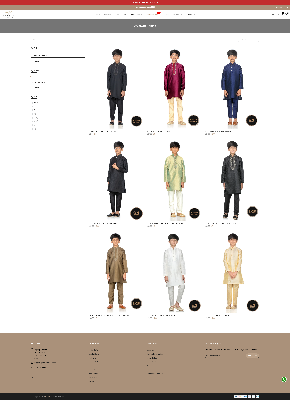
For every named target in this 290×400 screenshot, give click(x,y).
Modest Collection (96, 362)
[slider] (31, 76)
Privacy (149, 370)
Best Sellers (93, 370)
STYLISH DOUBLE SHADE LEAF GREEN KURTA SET (165, 223)
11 (36, 114)
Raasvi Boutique (153, 362)
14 (36, 125)
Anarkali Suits (94, 354)
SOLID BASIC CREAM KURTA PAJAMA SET (162, 316)
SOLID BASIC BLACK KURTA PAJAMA (103, 223)
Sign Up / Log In (282, 7)
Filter (35, 40)
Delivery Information (155, 354)
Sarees (91, 366)
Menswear (177, 14)
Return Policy (152, 358)
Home (97, 14)
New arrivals (136, 14)
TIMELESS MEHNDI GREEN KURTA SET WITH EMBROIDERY (110, 316)
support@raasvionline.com (45, 363)
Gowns (91, 382)
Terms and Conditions (155, 374)
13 (36, 121)
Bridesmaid (93, 358)
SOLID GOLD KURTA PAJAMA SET (217, 316)
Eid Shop (165, 14)
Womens (107, 14)
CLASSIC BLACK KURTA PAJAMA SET (103, 131)
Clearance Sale (153, 14)
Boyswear (189, 14)
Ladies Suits (93, 350)
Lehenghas (93, 378)
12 (36, 118)
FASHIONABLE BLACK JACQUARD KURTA (220, 223)
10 (36, 110)
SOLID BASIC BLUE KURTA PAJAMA (218, 131)
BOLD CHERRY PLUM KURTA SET (159, 131)
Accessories (121, 14)
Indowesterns (94, 374)
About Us (150, 350)
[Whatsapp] (284, 379)
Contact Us (151, 366)
